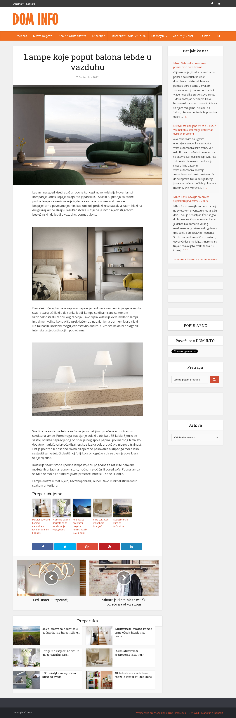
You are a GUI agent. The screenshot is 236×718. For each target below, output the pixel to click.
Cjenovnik (193, 712)
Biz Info (204, 36)
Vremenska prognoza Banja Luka (154, 712)
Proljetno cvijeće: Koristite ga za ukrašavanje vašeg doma (61, 524)
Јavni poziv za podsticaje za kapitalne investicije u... (61, 630)
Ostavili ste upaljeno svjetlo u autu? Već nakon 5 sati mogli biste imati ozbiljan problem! (194, 129)
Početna (21, 36)
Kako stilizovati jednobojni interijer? (101, 523)
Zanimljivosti (183, 36)
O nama (17, 3)
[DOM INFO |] (36, 19)
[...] (186, 116)
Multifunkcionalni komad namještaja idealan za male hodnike (41, 526)
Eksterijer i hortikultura (128, 36)
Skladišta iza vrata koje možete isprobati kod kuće (133, 675)
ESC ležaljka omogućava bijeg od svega (59, 675)
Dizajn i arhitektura (71, 36)
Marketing (207, 712)
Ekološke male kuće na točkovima (120, 523)
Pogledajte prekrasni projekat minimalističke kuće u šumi (80, 526)
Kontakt (30, 3)
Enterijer (98, 36)
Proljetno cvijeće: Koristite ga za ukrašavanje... (60, 652)
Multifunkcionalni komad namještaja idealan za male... (133, 632)
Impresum (181, 712)
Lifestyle (158, 36)
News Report (42, 36)
